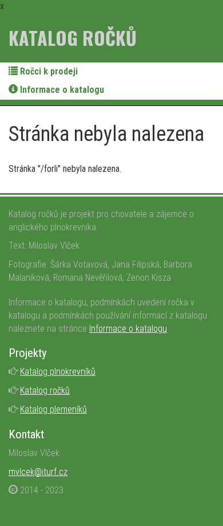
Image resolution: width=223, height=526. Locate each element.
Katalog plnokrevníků (57, 371)
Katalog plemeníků (53, 409)
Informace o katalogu (61, 89)
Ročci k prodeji (48, 71)
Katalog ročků (73, 37)
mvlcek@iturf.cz (38, 471)
